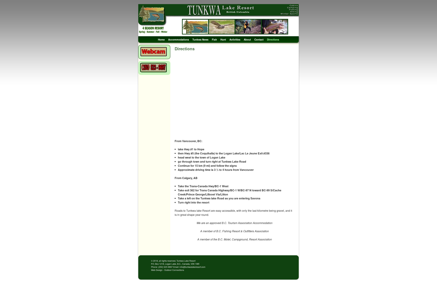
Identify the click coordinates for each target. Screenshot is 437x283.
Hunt (223, 39)
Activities (234, 39)
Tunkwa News (200, 39)
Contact (259, 39)
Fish (214, 39)
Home (161, 39)
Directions (273, 39)
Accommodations (178, 39)
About (247, 39)
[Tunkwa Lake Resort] (218, 20)
